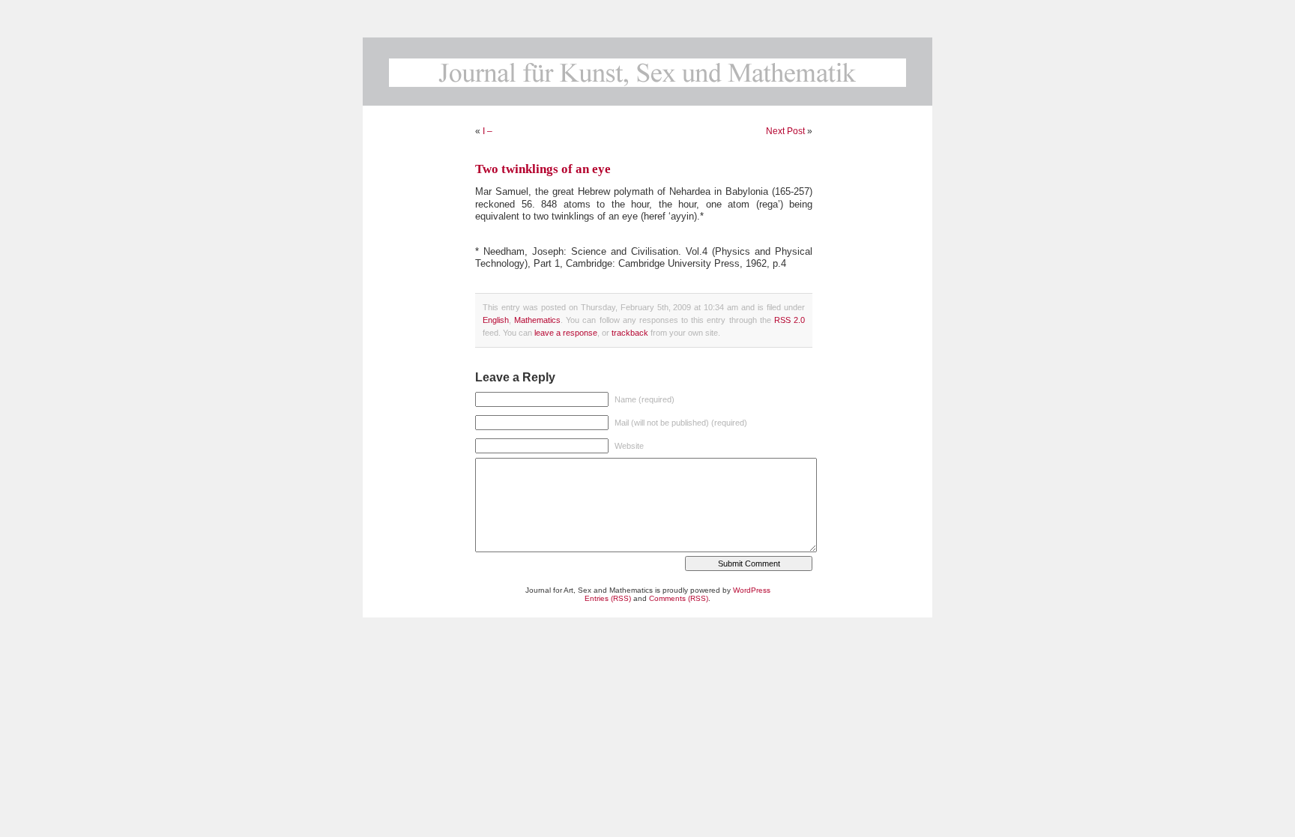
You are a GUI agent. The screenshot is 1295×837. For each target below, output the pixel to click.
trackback (630, 332)
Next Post (785, 131)
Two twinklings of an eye (543, 169)
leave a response (565, 332)
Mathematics (537, 319)
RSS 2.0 (789, 319)
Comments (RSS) (678, 598)
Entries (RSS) (608, 598)
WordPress (751, 590)
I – (487, 131)
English (496, 319)
